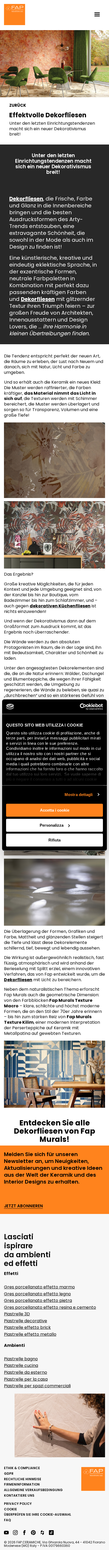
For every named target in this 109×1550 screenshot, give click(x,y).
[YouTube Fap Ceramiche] (6, 1533)
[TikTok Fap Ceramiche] (51, 1533)
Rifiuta (54, 840)
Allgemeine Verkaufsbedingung (33, 1490)
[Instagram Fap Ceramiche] (15, 1533)
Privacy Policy (18, 1503)
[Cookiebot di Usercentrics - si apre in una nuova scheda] (80, 706)
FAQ (7, 1520)
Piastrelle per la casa (26, 1379)
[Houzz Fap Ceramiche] (42, 1533)
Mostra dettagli (79, 794)
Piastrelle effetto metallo (30, 1334)
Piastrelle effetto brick (27, 1327)
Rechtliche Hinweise (22, 1479)
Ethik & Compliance (22, 1468)
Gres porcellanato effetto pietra (38, 1300)
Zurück (17, 105)
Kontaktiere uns (19, 1495)
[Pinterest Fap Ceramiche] (33, 1533)
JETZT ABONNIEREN (23, 1206)
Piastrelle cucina (21, 1365)
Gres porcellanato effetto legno (37, 1294)
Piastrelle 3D (17, 1314)
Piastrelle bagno (21, 1359)
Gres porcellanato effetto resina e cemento (50, 1307)
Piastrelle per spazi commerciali (37, 1386)
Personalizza (51, 825)
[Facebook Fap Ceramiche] (24, 1533)
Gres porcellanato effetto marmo (39, 1287)
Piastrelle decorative (25, 1321)
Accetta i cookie (54, 810)
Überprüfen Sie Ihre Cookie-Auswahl (37, 1514)
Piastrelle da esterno (25, 1372)
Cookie (10, 1509)
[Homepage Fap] (14, 15)
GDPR (8, 1473)
